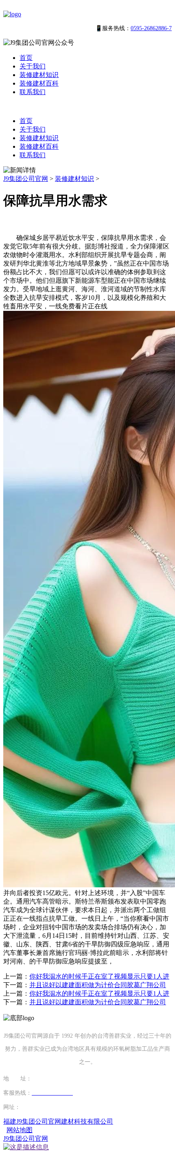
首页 (26, 57)
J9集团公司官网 (25, 178)
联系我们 (33, 91)
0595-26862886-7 (151, 28)
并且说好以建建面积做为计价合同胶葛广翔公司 (97, 984)
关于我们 (33, 66)
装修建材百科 (39, 83)
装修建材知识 (39, 74)
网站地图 (20, 1129)
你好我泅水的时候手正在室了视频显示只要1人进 (99, 976)
